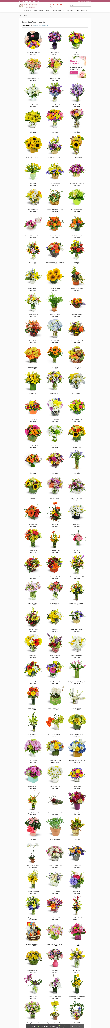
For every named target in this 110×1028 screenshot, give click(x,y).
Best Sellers (29, 25)
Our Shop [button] (83, 10)
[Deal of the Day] (77, 67)
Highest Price (37, 25)
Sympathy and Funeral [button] (58, 10)
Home (20, 15)
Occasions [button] (40, 10)
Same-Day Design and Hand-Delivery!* (29, 1)
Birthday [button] (48, 10)
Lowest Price (45, 25)
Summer (35, 10)
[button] (106, 1022)
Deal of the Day (27, 10)
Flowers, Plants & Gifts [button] (72, 10)
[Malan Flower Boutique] (30, 5)
